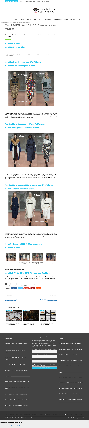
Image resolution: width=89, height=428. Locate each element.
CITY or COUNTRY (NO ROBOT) (39, 354)
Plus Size (72, 19)
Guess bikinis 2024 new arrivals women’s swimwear (16, 370)
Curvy (34, 1)
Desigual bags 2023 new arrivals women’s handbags (71, 382)
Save (33, 288)
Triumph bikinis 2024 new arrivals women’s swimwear (17, 364)
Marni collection (25, 285)
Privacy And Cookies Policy (59, 414)
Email (33, 359)
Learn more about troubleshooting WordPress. (11, 425)
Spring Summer (28, 1)
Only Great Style (80, 418)
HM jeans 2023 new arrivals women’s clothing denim (17, 399)
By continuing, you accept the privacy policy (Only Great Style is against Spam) (44, 364)
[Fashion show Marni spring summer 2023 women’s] (31, 315)
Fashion (22, 19)
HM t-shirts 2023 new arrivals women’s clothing (16, 394)
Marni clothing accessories (10, 285)
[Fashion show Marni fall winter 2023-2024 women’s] (14, 315)
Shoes (40, 19)
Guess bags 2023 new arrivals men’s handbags (69, 393)
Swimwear (48, 1)
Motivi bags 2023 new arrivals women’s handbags (70, 388)
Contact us (69, 414)
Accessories (48, 19)
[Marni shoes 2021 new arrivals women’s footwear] (48, 315)
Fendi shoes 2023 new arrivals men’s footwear (69, 354)
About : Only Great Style (45, 414)
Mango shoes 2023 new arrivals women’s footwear (70, 349)
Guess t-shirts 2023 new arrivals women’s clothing (16, 405)
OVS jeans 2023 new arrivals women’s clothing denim (17, 381)
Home (15, 19)
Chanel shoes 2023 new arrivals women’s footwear (70, 365)
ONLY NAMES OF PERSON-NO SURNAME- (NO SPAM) (44, 349)
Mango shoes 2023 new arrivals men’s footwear (70, 343)
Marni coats (19, 285)
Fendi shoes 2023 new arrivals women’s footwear (70, 360)
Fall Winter (21, 1)
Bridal (43, 1)
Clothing (29, 19)
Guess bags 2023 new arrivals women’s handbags (70, 399)
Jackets (39, 1)
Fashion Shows (58, 19)
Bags (35, 19)
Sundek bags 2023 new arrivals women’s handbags (70, 377)
